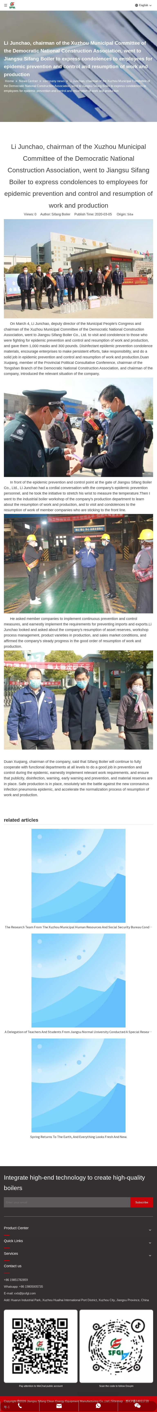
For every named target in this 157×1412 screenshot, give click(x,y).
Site (130, 214)
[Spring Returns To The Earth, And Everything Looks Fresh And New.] (78, 1085)
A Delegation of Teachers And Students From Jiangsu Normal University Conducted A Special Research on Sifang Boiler (78, 1032)
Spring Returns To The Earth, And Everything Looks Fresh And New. (78, 1137)
